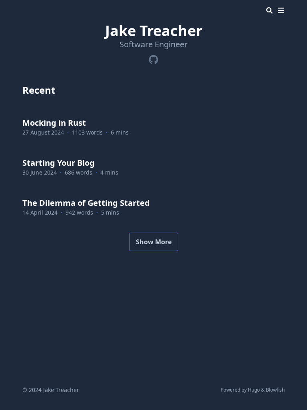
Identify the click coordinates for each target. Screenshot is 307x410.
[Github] (153, 58)
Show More (153, 241)
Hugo (254, 389)
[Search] (269, 10)
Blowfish (275, 389)
